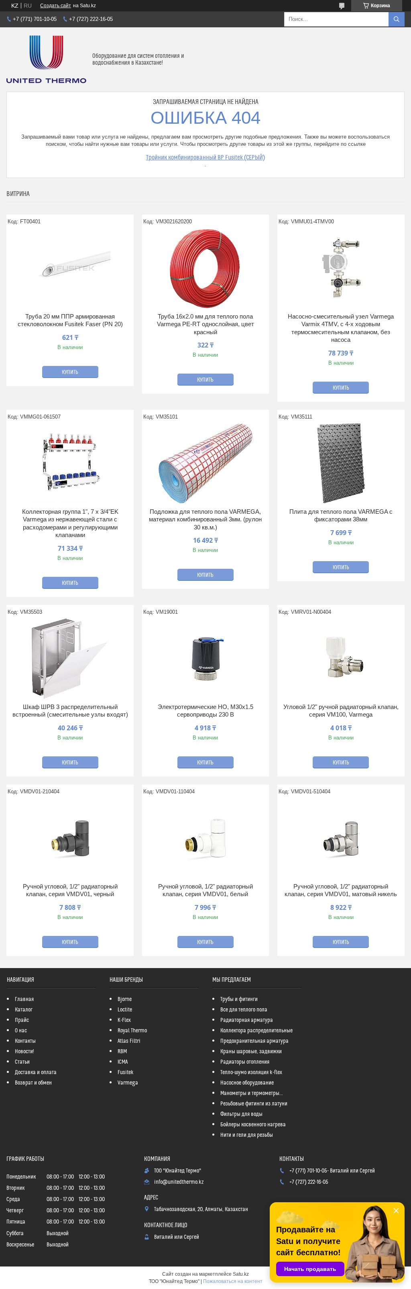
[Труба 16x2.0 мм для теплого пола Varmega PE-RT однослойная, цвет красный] (205, 268)
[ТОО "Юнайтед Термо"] (46, 59)
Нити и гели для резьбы (246, 1135)
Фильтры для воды (241, 1114)
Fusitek (126, 1072)
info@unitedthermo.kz (178, 1182)
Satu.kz (241, 1274)
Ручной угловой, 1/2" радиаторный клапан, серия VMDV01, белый (205, 890)
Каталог (24, 1010)
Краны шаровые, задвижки (251, 1051)
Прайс (22, 1020)
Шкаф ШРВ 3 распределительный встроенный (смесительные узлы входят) (70, 710)
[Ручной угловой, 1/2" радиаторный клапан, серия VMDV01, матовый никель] (341, 838)
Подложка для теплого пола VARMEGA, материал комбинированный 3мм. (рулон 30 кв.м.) (205, 519)
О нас (21, 1031)
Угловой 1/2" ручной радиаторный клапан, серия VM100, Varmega (341, 710)
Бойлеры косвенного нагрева (253, 1124)
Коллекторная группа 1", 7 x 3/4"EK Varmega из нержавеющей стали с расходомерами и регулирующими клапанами (70, 523)
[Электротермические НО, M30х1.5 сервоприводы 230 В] (205, 659)
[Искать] (397, 19)
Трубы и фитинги (239, 999)
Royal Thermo (132, 1031)
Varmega (128, 1083)
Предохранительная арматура (254, 1041)
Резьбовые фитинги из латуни (253, 1104)
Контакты (25, 1041)
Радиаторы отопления (244, 1062)
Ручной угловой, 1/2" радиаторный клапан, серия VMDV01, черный (70, 890)
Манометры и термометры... (251, 1093)
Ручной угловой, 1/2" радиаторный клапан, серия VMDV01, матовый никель (341, 890)
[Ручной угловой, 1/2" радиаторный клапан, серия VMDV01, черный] (70, 838)
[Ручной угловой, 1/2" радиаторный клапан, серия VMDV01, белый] (205, 838)
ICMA (123, 1062)
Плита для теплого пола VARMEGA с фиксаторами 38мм (341, 515)
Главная (24, 999)
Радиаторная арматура (246, 1020)
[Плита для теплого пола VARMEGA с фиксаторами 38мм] (341, 463)
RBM (122, 1051)
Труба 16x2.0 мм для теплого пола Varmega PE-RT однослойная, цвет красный (205, 324)
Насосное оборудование (247, 1083)
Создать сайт (55, 5)
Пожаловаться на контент (232, 1281)
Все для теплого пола (243, 1010)
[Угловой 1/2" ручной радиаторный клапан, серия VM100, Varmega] (341, 659)
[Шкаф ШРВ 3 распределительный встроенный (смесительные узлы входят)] (70, 659)
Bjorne (125, 999)
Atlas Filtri (129, 1041)
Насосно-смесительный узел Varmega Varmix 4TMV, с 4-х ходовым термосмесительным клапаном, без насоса (341, 328)
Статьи (22, 1062)
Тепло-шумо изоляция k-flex (251, 1072)
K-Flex (124, 1020)
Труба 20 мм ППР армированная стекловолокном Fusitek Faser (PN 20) (70, 320)
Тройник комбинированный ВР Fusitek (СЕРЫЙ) (205, 157)
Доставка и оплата (36, 1072)
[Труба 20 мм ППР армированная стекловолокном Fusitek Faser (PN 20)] (70, 268)
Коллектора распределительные (256, 1031)
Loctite (125, 1010)
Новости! (24, 1051)
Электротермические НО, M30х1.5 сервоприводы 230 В (205, 710)
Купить (70, 372)
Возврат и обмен (33, 1083)
